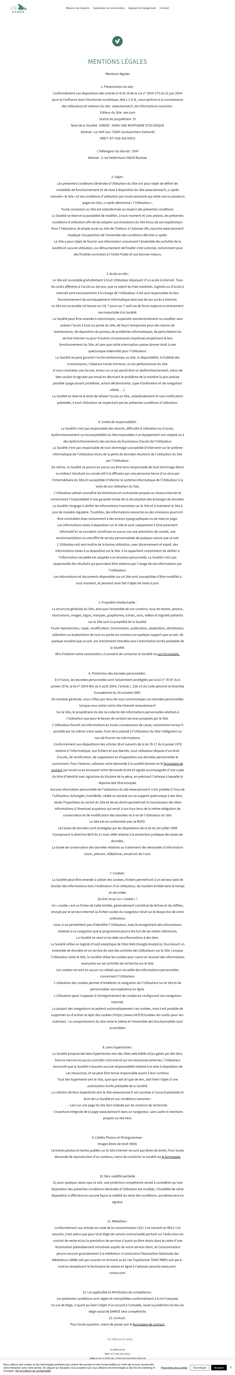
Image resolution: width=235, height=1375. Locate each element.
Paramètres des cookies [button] (174, 1367)
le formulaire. (171, 1156)
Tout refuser (199, 1367)
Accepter (219, 1367)
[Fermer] (231, 1367)
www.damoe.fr (122, 106)
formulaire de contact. (149, 1324)
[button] (117, 1339)
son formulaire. (169, 654)
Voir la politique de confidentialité (33, 1370)
